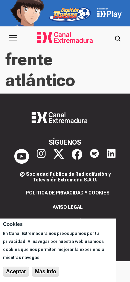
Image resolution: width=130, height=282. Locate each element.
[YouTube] (21, 156)
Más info (45, 271)
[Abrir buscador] (118, 38)
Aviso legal (68, 207)
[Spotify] (94, 156)
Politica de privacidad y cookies (68, 192)
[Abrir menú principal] (13, 37)
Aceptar (16, 271)
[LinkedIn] (111, 156)
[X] (58, 156)
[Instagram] (41, 156)
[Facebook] (77, 156)
